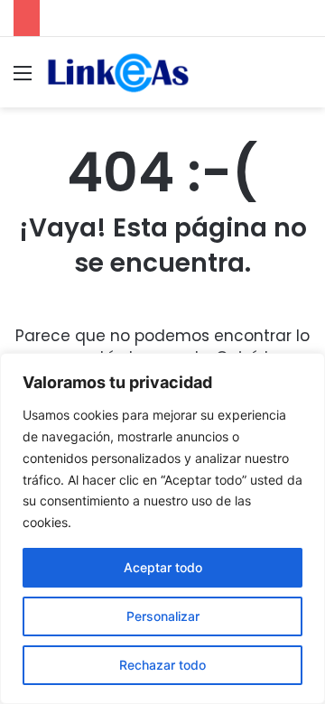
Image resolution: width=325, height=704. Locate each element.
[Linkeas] (117, 72)
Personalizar (163, 616)
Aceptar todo (163, 567)
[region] (162, 528)
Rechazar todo (162, 664)
